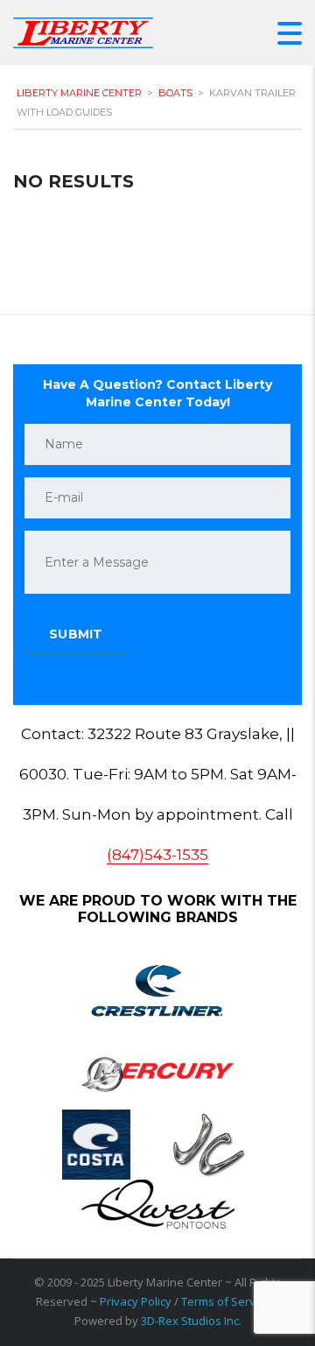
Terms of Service (225, 1301)
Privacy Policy (136, 1301)
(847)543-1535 (157, 854)
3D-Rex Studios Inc (190, 1320)
